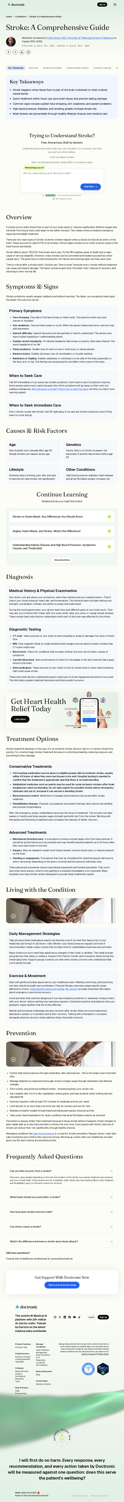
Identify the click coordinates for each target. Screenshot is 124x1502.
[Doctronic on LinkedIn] (64, 1317)
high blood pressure (43, 1133)
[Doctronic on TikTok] (79, 1317)
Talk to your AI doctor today (62, 1285)
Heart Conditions (43, 1355)
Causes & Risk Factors (77, 68)
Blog (38, 1374)
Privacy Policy (21, 1393)
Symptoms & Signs (52, 68)
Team (17, 1381)
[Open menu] (115, 4)
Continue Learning (102, 68)
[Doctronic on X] (60, 1317)
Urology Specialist (22, 1359)
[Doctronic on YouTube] (74, 1317)
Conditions (20, 16)
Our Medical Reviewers (20, 1377)
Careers (18, 1374)
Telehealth (19, 1362)
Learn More (20, 719)
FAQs (17, 1391)
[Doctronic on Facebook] (69, 1317)
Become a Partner (43, 1384)
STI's (38, 1357)
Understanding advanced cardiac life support (53, 989)
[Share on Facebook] (8, 52)
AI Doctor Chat (21, 1347)
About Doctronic (22, 1371)
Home (9, 16)
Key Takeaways (16, 68)
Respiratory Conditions (40, 1361)
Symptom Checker (23, 1357)
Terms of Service (88, 1354)
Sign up (102, 4)
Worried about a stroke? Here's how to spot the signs (60, 389)
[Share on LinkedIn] (21, 52)
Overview (33, 68)
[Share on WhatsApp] (28, 52)
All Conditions (41, 1365)
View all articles (62, 560)
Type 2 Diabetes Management (42, 1351)
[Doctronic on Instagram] (55, 1317)
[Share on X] (15, 52)
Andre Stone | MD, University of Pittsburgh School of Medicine (80, 38)
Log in (91, 1317)
